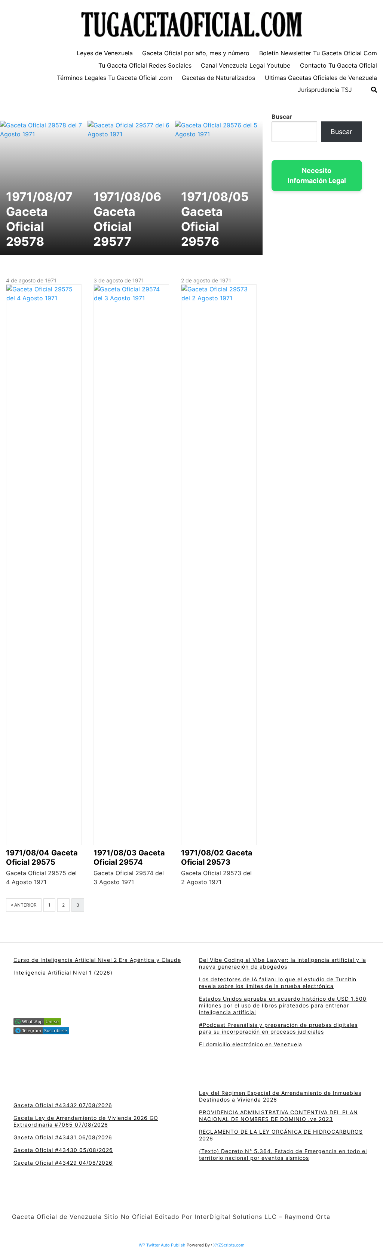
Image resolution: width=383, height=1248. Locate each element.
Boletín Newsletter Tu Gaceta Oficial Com (318, 53)
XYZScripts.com (229, 1245)
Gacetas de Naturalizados (218, 77)
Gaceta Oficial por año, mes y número (195, 53)
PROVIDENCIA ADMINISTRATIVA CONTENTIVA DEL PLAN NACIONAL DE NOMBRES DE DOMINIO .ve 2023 (278, 1115)
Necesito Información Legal (317, 176)
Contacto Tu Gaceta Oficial (338, 65)
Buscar (282, 116)
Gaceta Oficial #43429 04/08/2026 (63, 1162)
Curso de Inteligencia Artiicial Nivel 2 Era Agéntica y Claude (97, 960)
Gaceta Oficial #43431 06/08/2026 (62, 1137)
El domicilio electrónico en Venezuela (250, 1044)
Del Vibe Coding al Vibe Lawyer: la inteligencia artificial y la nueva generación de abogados (282, 963)
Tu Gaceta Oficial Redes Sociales (145, 65)
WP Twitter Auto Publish (162, 1245)
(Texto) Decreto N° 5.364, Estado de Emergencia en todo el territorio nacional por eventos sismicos (283, 1154)
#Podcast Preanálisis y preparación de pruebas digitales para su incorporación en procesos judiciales (278, 1028)
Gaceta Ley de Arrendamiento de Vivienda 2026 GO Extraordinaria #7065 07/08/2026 (85, 1121)
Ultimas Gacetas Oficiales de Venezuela (321, 77)
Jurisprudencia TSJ (325, 89)
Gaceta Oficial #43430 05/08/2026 (63, 1150)
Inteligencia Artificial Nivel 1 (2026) (63, 972)
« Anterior (24, 905)
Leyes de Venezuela (105, 53)
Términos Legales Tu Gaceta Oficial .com (114, 77)
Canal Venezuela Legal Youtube (245, 65)
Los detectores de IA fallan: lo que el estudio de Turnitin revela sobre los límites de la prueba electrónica (277, 982)
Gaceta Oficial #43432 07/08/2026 (62, 1105)
